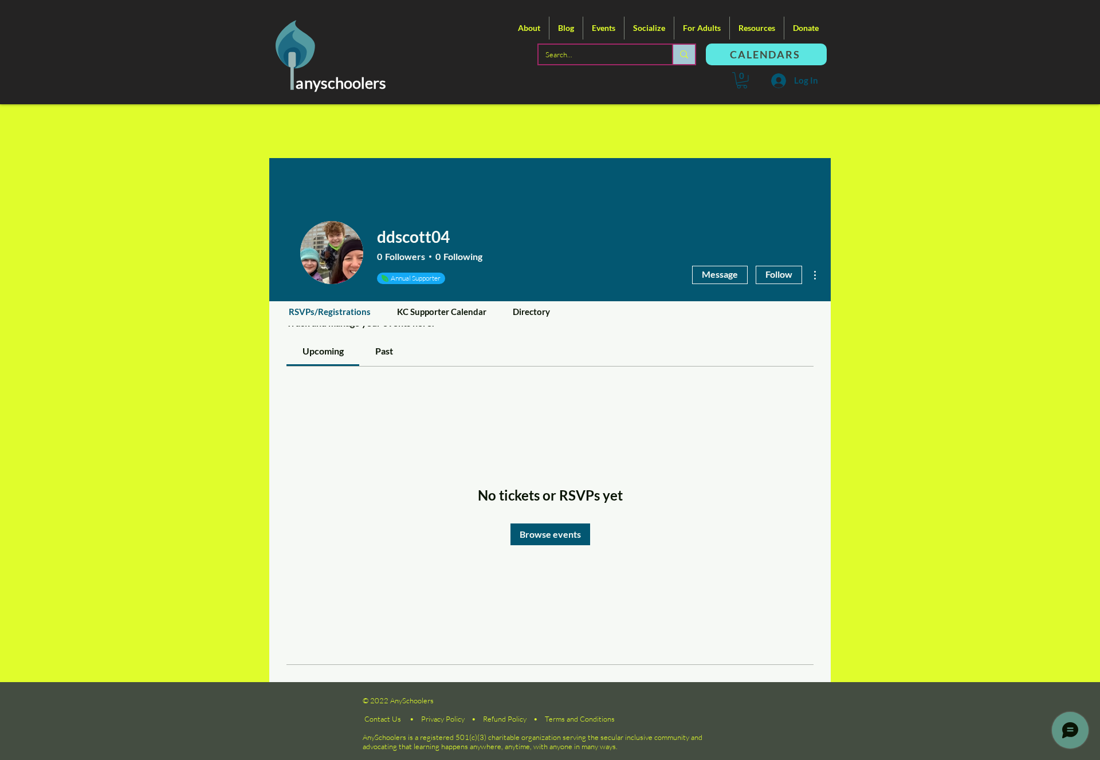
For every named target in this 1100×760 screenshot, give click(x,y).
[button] (529, 28)
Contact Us (382, 718)
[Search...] (683, 54)
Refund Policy (505, 718)
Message (720, 274)
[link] (323, 350)
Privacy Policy (443, 718)
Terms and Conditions (580, 718)
